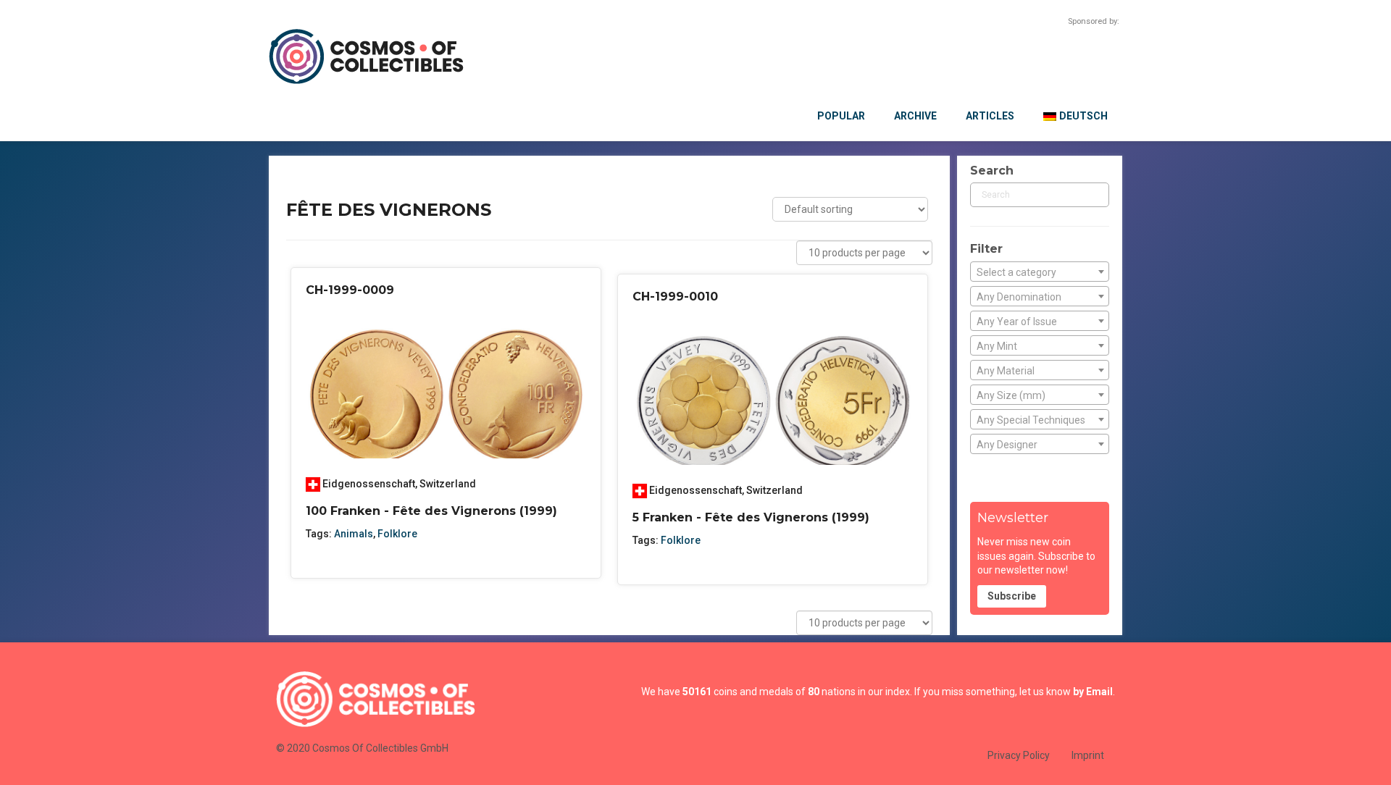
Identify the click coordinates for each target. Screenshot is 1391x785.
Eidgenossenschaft (368, 484)
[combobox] (1039, 271)
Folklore (397, 534)
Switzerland (447, 484)
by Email (1093, 691)
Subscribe (1011, 596)
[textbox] (1039, 272)
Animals (353, 534)
